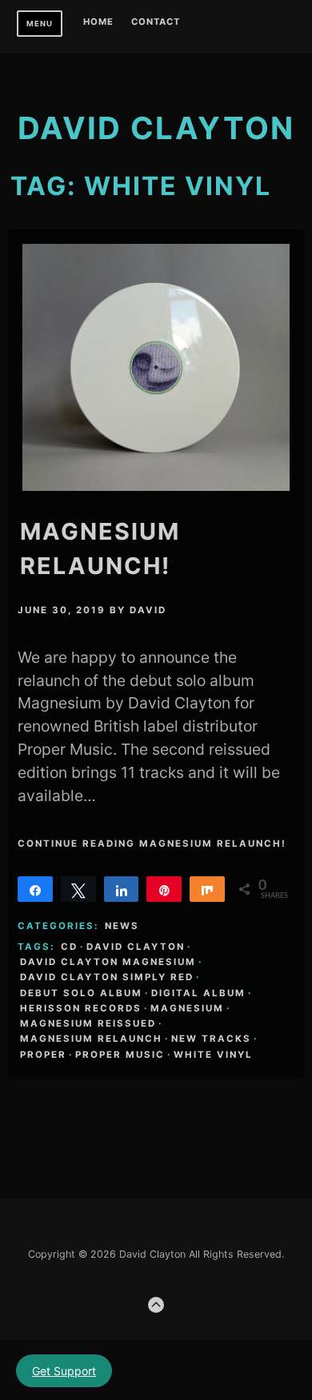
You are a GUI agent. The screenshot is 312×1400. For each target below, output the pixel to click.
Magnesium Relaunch (91, 1038)
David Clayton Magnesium (108, 961)
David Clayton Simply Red (107, 977)
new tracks (211, 1038)
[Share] (35, 889)
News (122, 925)
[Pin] (164, 889)
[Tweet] (78, 889)
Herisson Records (81, 1008)
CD (69, 946)
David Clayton (135, 946)
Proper (43, 1054)
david (148, 610)
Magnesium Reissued (88, 1023)
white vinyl (213, 1054)
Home (98, 22)
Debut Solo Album (81, 993)
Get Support (64, 1371)
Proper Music (120, 1054)
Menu (39, 23)
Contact (155, 22)
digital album (198, 993)
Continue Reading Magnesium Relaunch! (152, 843)
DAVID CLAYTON (156, 128)
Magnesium (187, 1008)
